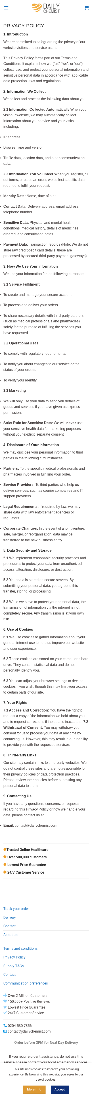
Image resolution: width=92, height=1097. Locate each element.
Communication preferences (25, 983)
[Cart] (86, 8)
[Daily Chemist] (46, 8)
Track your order (16, 909)
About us (10, 935)
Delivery (9, 917)
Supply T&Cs (13, 966)
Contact (9, 926)
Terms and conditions (20, 948)
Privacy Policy (14, 957)
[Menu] (6, 7)
